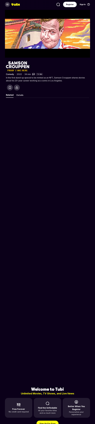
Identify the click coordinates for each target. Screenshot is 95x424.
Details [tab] (19, 95)
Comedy (10, 74)
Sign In (83, 4)
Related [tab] (9, 95)
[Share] (17, 88)
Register (70, 4)
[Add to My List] (10, 88)
